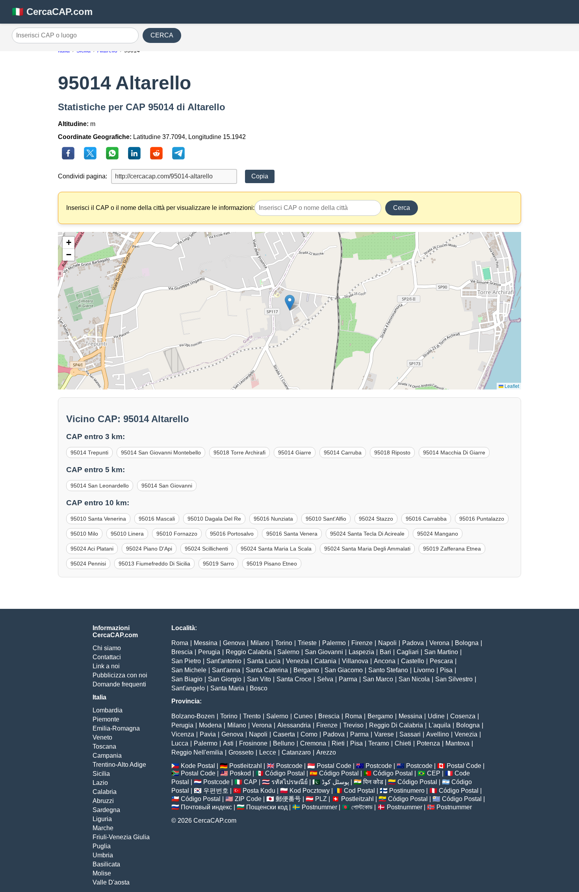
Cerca (401, 207)
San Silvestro (454, 679)
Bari (385, 652)
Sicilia (101, 773)
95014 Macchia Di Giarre (454, 452)
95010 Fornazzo (176, 533)
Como (309, 734)
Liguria (102, 819)
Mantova (457, 743)
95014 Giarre (294, 452)
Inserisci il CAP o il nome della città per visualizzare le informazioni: (160, 207)
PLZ (321, 799)
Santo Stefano (388, 670)
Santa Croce (294, 679)
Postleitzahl (245, 765)
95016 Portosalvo (232, 533)
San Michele (188, 670)
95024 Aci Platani (92, 548)
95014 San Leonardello (100, 485)
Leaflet (511, 385)
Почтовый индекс (206, 807)
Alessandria (294, 725)
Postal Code (334, 765)
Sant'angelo (188, 688)
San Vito (259, 679)
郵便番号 (288, 799)
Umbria (103, 855)
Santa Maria (227, 688)
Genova (234, 643)
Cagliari (408, 652)
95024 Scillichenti (206, 548)
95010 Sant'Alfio (326, 519)
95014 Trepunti (89, 452)
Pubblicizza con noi (120, 675)
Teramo (378, 743)
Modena (210, 725)
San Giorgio (224, 679)
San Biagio (186, 679)
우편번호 (215, 790)
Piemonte (106, 719)
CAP (250, 782)
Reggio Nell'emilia (197, 752)
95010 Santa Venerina (98, 519)
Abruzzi (103, 800)
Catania (325, 661)
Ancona (384, 661)
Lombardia (107, 710)
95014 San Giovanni (166, 485)
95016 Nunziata (273, 519)
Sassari (410, 734)
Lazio (100, 782)
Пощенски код (267, 807)
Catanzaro (296, 752)
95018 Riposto (392, 452)
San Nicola (414, 679)
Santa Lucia (263, 661)
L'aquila (440, 725)
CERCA (161, 35)
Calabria (105, 791)
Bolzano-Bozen (193, 716)
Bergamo (306, 670)
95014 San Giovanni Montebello (161, 452)
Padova (413, 643)
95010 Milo (84, 533)
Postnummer (319, 807)
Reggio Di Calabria (396, 725)
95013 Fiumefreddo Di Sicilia (154, 563)
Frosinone (253, 743)
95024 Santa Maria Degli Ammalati (367, 548)
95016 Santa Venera (291, 533)
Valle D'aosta (111, 882)
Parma (348, 679)
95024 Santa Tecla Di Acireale (367, 533)
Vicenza (182, 734)
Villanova (355, 661)
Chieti (403, 743)
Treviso (353, 725)
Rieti (338, 743)
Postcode (289, 765)
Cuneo (303, 716)
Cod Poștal (359, 790)
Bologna (467, 643)
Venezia (297, 661)
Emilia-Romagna (116, 728)
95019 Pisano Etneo (272, 563)
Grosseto (241, 752)
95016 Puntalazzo (481, 519)
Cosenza (462, 716)
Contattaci (107, 657)
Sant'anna (226, 670)
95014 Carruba (343, 452)
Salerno (288, 652)
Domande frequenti (119, 684)
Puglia (102, 846)
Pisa (446, 670)
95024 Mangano (437, 533)
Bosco (258, 688)
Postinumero (407, 790)
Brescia (182, 652)
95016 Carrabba (426, 519)
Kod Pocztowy (310, 790)
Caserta (284, 734)
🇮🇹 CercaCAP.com (52, 11)
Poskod (240, 773)
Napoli (387, 643)
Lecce (267, 752)
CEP (433, 773)
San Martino (441, 652)
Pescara (441, 661)
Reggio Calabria (249, 652)
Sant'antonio (223, 661)
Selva (325, 679)
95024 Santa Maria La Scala (276, 548)
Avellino (437, 734)
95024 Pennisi (88, 563)
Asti (228, 743)
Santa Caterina (267, 670)
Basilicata (106, 864)
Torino (283, 643)
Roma (179, 643)
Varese (384, 734)
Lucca (179, 743)
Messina (205, 643)
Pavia (208, 734)
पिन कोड (373, 782)
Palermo (334, 643)
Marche (103, 828)
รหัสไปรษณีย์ (289, 782)
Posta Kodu (259, 790)
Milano (260, 643)
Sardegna (106, 810)
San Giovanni (324, 652)
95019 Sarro (218, 563)
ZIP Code (248, 799)
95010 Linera (127, 533)
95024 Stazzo (376, 519)
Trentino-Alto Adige (119, 764)
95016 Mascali (157, 519)
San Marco (378, 679)
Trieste (307, 643)
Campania (107, 755)
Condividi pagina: (82, 176)
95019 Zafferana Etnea (452, 548)
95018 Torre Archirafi (239, 452)
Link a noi (106, 666)
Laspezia (361, 652)
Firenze (362, 643)
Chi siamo (107, 648)
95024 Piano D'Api (149, 548)
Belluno (284, 743)
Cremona (313, 743)
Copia (259, 176)
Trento (252, 716)
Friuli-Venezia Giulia (121, 837)
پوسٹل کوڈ (335, 782)
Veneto (102, 737)
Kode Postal (198, 765)
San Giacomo (344, 670)
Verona (439, 643)
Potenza (428, 743)
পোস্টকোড (362, 807)
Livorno (424, 670)
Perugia (209, 652)
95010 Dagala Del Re (214, 519)
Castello (412, 661)
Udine (436, 716)
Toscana (104, 746)
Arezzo (326, 752)
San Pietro (186, 661)
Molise (102, 873)
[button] (290, 303)
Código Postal (285, 773)
